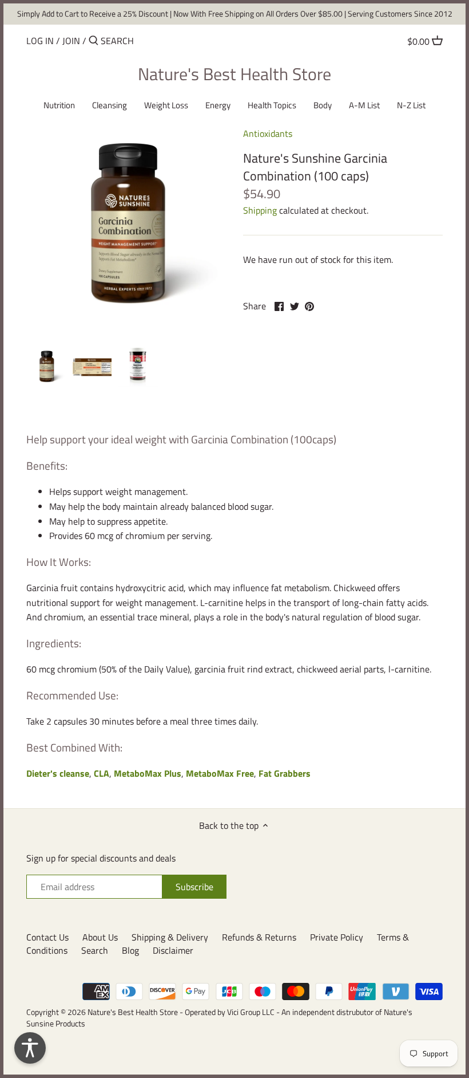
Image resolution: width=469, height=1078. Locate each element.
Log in (40, 41)
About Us (100, 937)
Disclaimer (173, 950)
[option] (46, 367)
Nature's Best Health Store (234, 73)
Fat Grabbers (285, 773)
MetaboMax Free (220, 773)
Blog (130, 950)
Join (71, 41)
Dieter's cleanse (57, 773)
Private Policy (336, 937)
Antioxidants (267, 133)
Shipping (260, 210)
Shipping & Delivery (170, 937)
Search (94, 950)
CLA (101, 773)
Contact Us (47, 937)
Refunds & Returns (259, 937)
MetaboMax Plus (147, 773)
